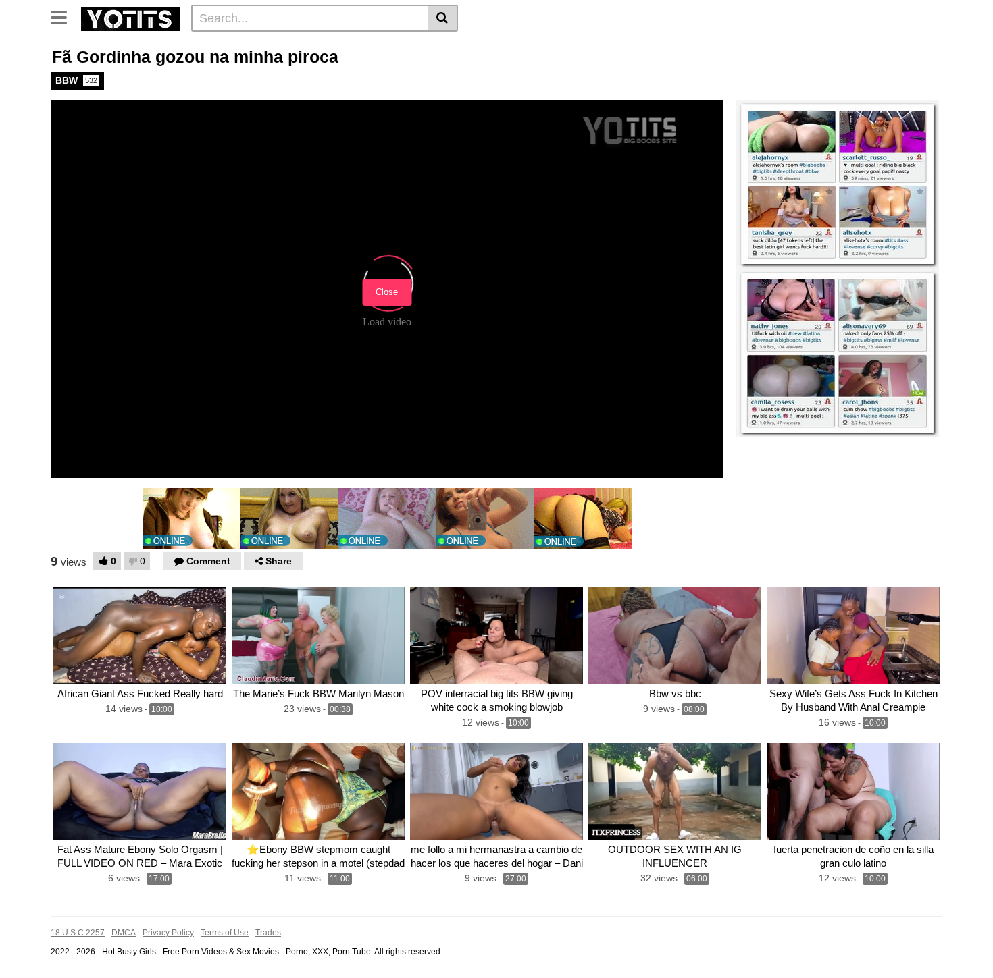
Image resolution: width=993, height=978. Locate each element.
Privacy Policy (168, 933)
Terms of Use (225, 933)
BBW (76, 80)
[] (443, 18)
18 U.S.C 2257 (78, 933)
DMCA (123, 933)
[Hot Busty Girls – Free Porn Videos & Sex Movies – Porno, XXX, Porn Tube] (130, 17)
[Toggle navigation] (64, 16)
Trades (268, 933)
